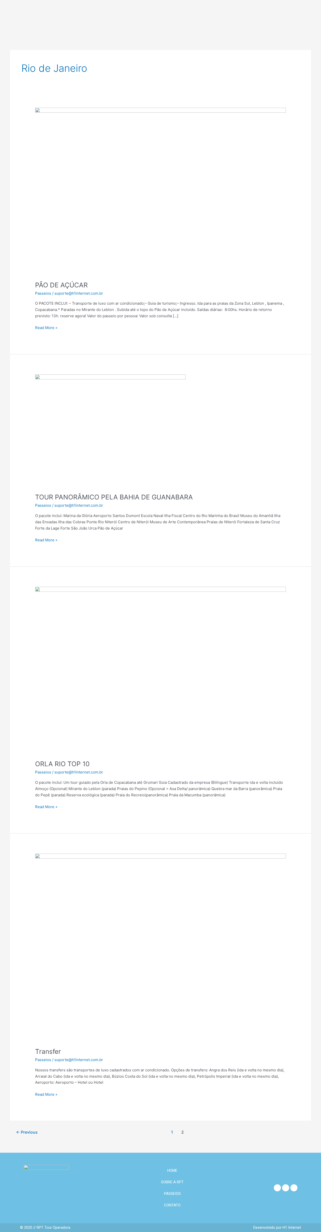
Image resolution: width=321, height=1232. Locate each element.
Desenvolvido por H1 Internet (277, 1227)
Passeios (43, 293)
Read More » (46, 327)
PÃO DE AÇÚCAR (61, 285)
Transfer (48, 1051)
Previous (27, 1132)
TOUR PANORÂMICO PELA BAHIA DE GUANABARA (114, 497)
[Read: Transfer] (160, 947)
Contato (172, 1205)
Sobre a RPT (172, 1182)
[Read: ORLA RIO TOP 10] (160, 670)
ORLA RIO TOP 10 (62, 764)
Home (172, 1170)
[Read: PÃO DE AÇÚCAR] (160, 191)
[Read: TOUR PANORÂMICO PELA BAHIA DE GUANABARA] (110, 430)
